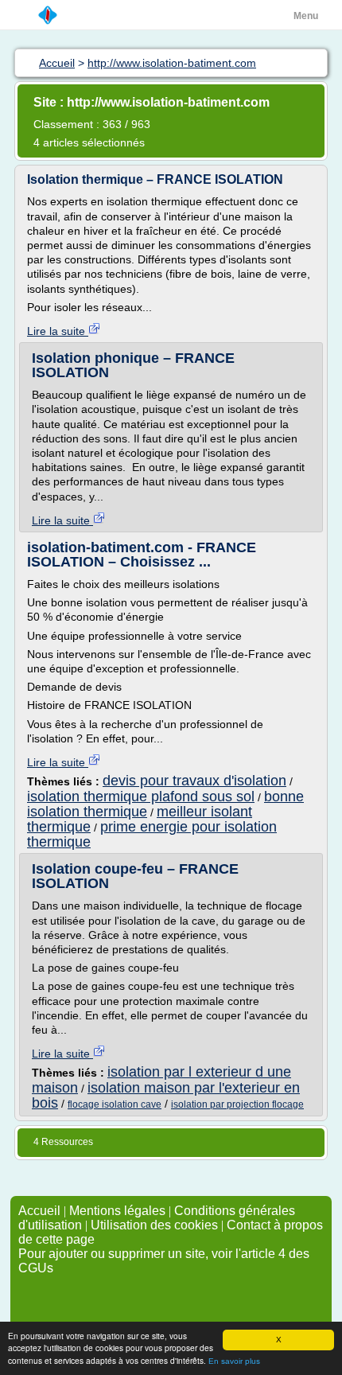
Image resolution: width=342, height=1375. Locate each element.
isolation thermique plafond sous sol (141, 796)
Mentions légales (117, 1210)
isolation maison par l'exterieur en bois (166, 1095)
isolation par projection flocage (237, 1104)
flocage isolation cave (114, 1104)
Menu (305, 15)
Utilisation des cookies (154, 1225)
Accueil (39, 1210)
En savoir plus (234, 1361)
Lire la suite (57, 331)
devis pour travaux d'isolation (194, 781)
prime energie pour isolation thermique (152, 834)
